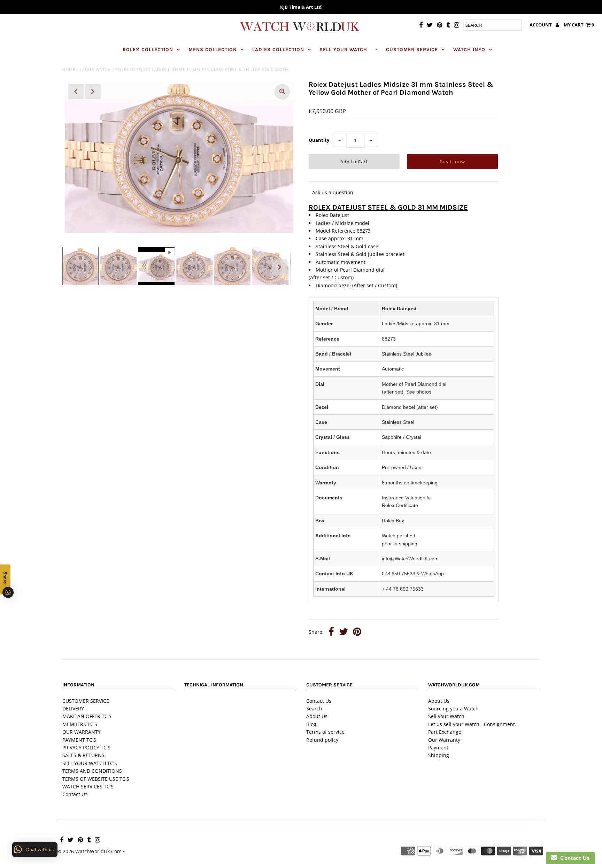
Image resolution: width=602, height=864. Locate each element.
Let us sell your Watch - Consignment (471, 724)
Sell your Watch (446, 716)
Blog (311, 724)
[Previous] (76, 91)
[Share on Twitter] (343, 632)
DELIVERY (73, 708)
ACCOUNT (541, 25)
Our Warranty (444, 740)
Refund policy (322, 740)
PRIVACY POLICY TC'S (86, 747)
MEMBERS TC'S (79, 724)
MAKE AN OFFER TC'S (86, 716)
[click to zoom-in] (282, 92)
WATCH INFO (469, 50)
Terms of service (325, 732)
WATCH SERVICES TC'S (88, 786)
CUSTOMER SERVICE (412, 50)
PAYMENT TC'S (79, 740)
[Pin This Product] (357, 632)
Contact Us (74, 794)
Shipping (438, 755)
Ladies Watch (95, 69)
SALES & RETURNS (83, 755)
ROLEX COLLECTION (148, 50)
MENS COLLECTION (212, 50)
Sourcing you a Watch (453, 708)
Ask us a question (332, 192)
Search (314, 708)
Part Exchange (444, 732)
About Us (316, 716)
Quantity (319, 140)
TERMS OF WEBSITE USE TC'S (95, 779)
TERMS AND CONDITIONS (92, 771)
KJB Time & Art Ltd (301, 7)
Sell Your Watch (343, 50)
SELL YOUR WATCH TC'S (89, 763)
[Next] (93, 91)
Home (68, 69)
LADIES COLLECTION (278, 50)
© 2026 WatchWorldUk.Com (89, 851)
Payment (438, 747)
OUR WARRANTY (81, 732)
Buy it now (452, 161)
